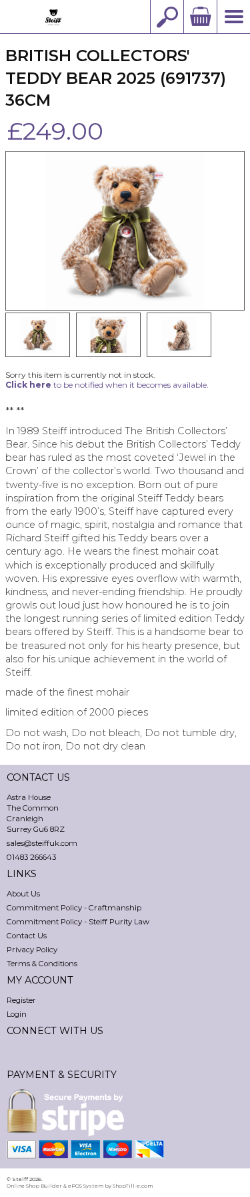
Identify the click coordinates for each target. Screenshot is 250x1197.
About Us (23, 893)
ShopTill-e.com (133, 1185)
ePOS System (85, 1185)
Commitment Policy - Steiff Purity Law (78, 921)
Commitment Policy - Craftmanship (74, 907)
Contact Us (27, 935)
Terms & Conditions (42, 963)
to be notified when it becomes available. (107, 385)
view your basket (200, 16)
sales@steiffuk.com (42, 843)
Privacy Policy (32, 949)
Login (17, 1014)
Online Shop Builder (34, 1185)
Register (21, 1000)
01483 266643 (31, 857)
